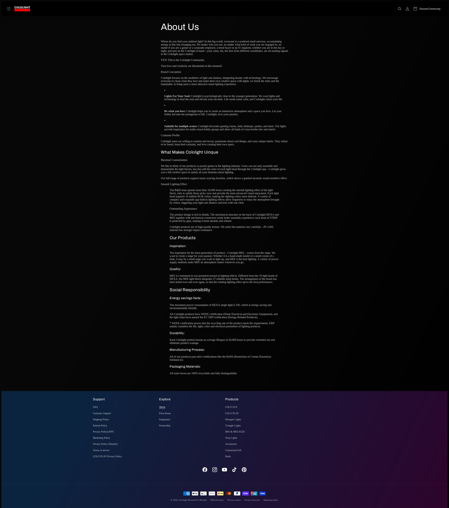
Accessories (231, 444)
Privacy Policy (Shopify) (105, 444)
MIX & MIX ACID (234, 431)
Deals (228, 456)
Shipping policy (270, 500)
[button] (9, 9)
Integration (164, 419)
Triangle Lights (233, 425)
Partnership (164, 425)
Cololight (183, 500)
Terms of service (101, 450)
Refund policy (217, 500)
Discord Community (430, 8)
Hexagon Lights (233, 419)
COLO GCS (231, 407)
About (162, 407)
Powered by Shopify (197, 500)
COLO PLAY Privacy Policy (107, 456)
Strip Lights (231, 438)
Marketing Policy (101, 438)
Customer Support (102, 413)
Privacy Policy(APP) (103, 431)
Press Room (165, 413)
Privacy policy (234, 500)
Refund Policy (100, 425)
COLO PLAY (232, 413)
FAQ (95, 407)
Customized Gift (233, 450)
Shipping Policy (101, 419)
